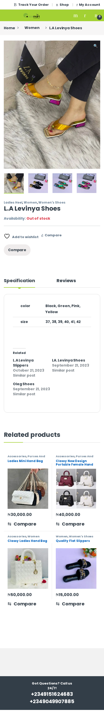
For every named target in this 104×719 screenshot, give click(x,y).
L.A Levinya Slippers (23, 363)
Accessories (17, 456)
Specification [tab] (19, 281)
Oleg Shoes (23, 383)
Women (31, 27)
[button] (95, 46)
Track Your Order (33, 4)
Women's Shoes (51, 202)
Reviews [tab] (66, 281)
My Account (89, 4)
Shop (64, 4)
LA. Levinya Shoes (68, 360)
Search (76, 15)
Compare (53, 235)
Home (9, 27)
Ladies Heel (13, 202)
